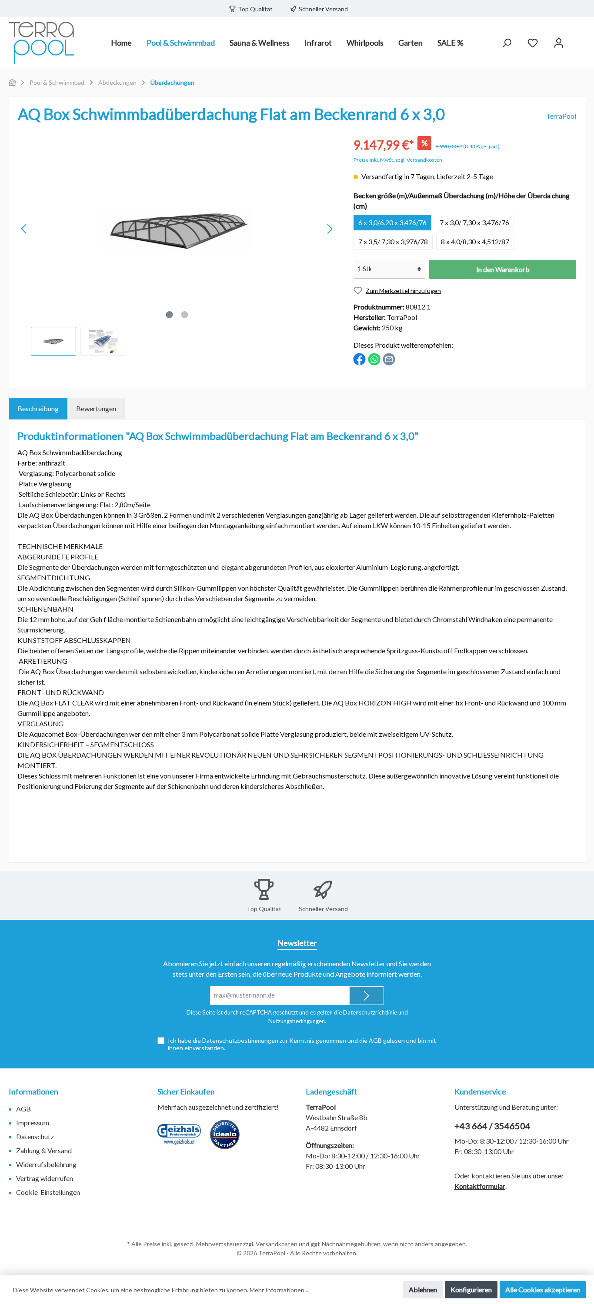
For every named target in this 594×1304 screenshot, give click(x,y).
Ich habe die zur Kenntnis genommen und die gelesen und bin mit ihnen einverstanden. (302, 1044)
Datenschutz (35, 1136)
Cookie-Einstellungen (48, 1192)
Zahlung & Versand (44, 1150)
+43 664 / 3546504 (492, 1126)
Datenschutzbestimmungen (240, 1040)
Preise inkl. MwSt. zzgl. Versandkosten (398, 159)
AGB (375, 1040)
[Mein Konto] (559, 43)
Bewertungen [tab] (96, 408)
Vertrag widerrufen (44, 1178)
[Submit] (366, 995)
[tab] (38, 408)
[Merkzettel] (533, 43)
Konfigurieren (471, 1289)
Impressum (32, 1122)
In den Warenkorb (503, 269)
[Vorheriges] (24, 229)
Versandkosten (276, 1243)
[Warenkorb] (579, 40)
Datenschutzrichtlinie (370, 1012)
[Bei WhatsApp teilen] (374, 358)
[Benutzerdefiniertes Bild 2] (229, 1138)
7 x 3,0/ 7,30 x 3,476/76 (474, 222)
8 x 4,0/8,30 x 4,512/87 (475, 241)
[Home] (12, 82)
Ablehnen (423, 1289)
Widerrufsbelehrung (46, 1164)
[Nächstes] (329, 229)
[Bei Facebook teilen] (359, 358)
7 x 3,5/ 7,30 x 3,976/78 (393, 241)
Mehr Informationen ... (280, 1290)
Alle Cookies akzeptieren (542, 1289)
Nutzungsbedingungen (296, 1021)
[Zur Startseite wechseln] (41, 43)
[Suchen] (506, 43)
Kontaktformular (479, 1186)
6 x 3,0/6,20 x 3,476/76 (392, 222)
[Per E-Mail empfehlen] (389, 358)
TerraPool (561, 116)
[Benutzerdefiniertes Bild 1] (183, 1139)
